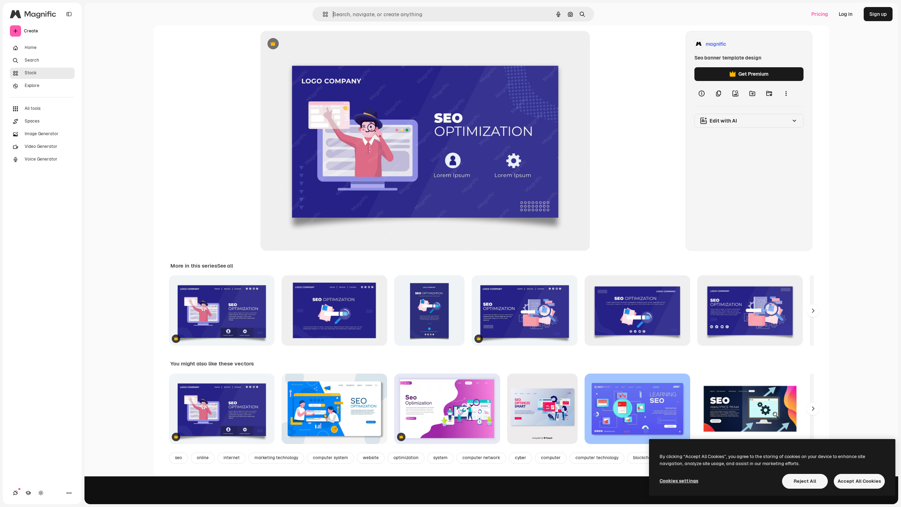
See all (225, 266)
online (203, 458)
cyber (520, 458)
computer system (330, 458)
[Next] (813, 310)
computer (551, 458)
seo (178, 458)
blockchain (644, 458)
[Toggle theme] (40, 493)
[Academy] (28, 493)
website (371, 458)
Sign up (878, 14)
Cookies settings (679, 481)
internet (231, 458)
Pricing (819, 14)
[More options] (786, 94)
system (440, 458)
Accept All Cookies (859, 481)
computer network (481, 458)
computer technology (596, 458)
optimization (405, 458)
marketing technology (276, 458)
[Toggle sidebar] (69, 14)
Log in (845, 14)
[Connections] (15, 493)
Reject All (805, 481)
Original (305, 44)
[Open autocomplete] (322, 14)
